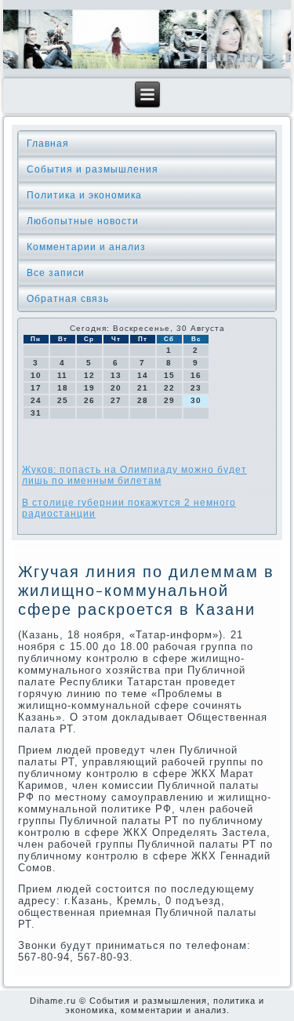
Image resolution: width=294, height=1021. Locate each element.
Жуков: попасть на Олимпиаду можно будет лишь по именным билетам (134, 475)
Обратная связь (68, 298)
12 (89, 375)
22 (169, 387)
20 (116, 387)
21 (142, 387)
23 (196, 387)
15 (169, 375)
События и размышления (92, 169)
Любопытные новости (83, 221)
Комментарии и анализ (86, 247)
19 (89, 387)
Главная (48, 143)
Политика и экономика (84, 195)
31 (36, 413)
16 (196, 375)
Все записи (56, 272)
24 (36, 400)
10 (36, 375)
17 (36, 387)
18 (62, 387)
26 (89, 400)
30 (196, 400)
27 (116, 400)
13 (116, 375)
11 (62, 375)
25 (62, 400)
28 (142, 400)
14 (142, 375)
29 (169, 400)
